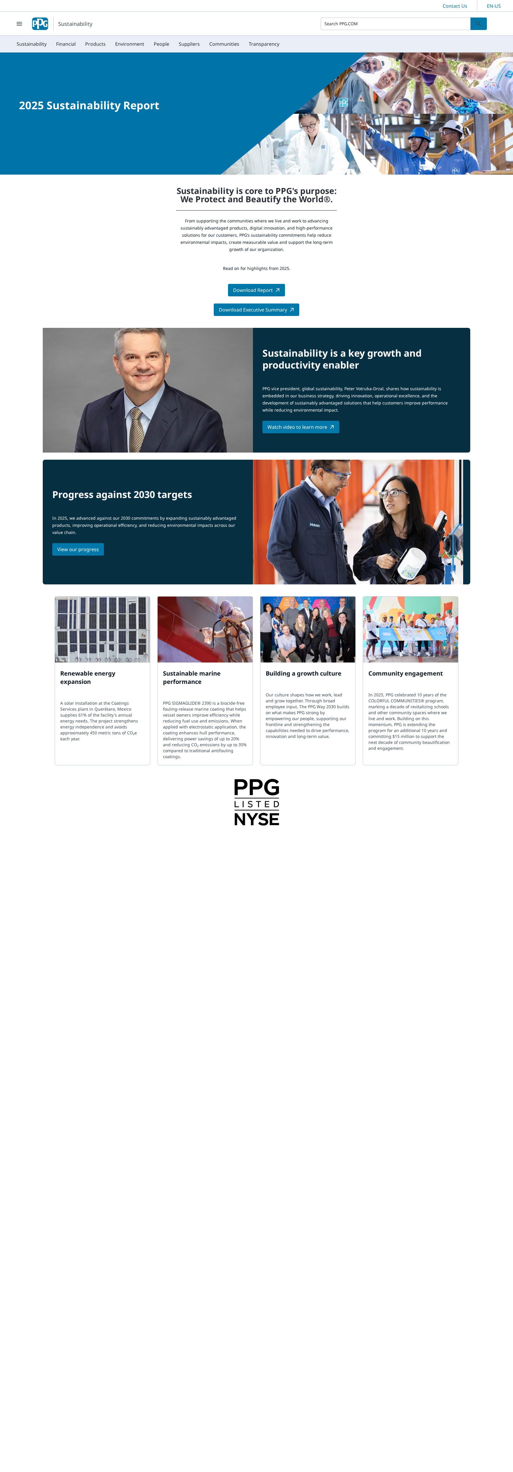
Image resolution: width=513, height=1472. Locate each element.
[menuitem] (31, 44)
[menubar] (148, 44)
